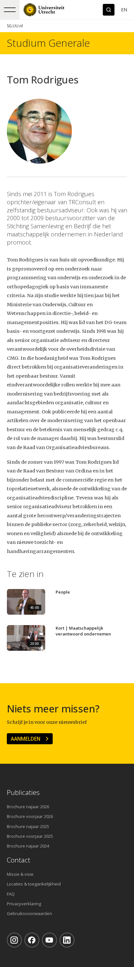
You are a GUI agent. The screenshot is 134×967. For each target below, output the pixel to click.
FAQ (11, 894)
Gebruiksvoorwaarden (29, 913)
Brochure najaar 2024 (28, 846)
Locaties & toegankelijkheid (34, 884)
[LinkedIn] (67, 940)
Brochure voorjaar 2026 (30, 816)
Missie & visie (20, 874)
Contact (18, 860)
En (124, 9)
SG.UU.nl (15, 26)
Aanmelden (25, 738)
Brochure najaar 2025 (28, 826)
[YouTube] (49, 940)
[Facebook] (31, 940)
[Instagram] (14, 940)
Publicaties (23, 792)
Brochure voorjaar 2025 (30, 836)
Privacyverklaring (24, 904)
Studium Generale (48, 43)
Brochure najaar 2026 (28, 807)
